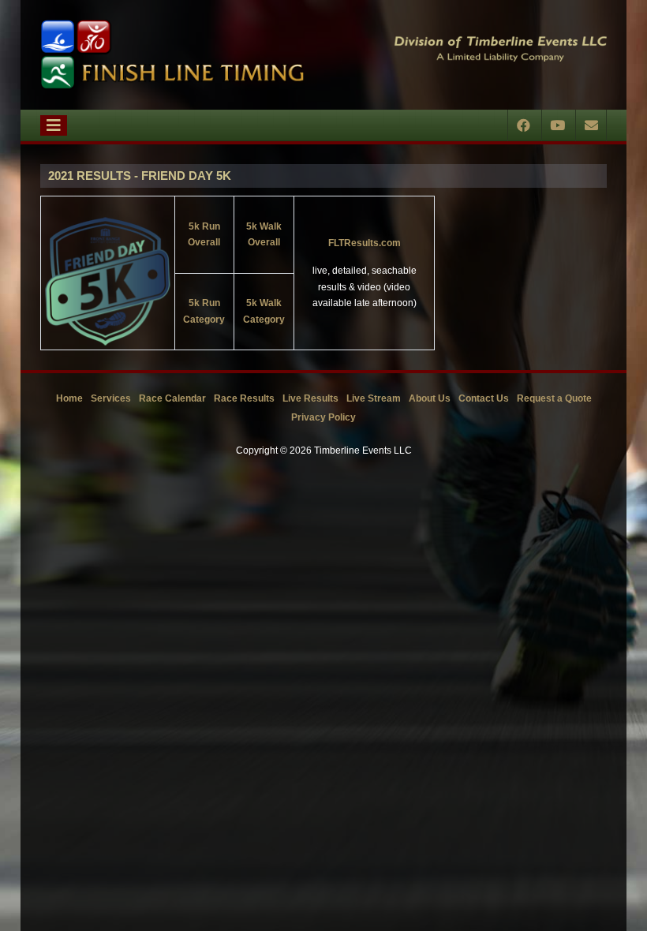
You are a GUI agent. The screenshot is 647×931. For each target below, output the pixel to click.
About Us (430, 398)
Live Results (310, 398)
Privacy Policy (323, 417)
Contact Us (483, 398)
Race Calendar (172, 398)
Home (69, 398)
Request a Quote (554, 398)
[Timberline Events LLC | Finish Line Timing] (172, 55)
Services (111, 398)
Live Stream (373, 398)
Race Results (244, 398)
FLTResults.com (364, 243)
